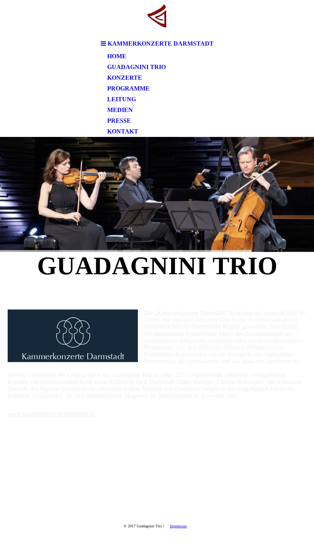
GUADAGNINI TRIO (136, 67)
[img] (157, 18)
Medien (120, 110)
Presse (119, 120)
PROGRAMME (128, 88)
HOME (116, 56)
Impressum (178, 526)
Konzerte (124, 77)
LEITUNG (121, 99)
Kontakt (122, 131)
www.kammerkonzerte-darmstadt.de (51, 413)
